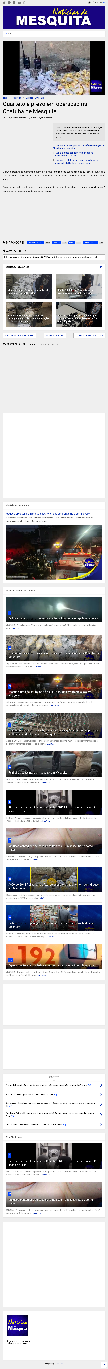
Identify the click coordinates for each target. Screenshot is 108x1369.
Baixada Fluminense (35, 98)
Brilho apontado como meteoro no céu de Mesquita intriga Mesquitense (53, 618)
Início (5, 98)
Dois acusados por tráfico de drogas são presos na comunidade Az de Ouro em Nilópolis (78, 318)
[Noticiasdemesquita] (29, 2)
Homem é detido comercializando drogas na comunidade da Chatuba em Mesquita (76, 161)
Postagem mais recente (19, 335)
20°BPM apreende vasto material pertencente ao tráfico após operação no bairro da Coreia (28, 318)
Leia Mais (15, 628)
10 (10, 959)
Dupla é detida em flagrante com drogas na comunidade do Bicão (75, 291)
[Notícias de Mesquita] (54, 27)
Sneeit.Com (59, 1364)
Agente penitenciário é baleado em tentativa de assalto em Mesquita (51, 965)
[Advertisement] (24, 140)
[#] (4, 2)
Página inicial (54, 335)
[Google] (14, 2)
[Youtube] (19, 2)
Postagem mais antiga (89, 335)
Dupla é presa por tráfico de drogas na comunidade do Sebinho (73, 154)
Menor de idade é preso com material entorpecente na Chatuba (28, 291)
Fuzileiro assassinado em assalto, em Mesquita (37, 772)
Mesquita (17, 98)
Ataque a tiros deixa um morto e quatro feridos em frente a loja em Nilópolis (48, 513)
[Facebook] (9, 2)
